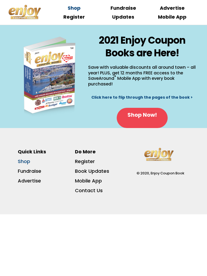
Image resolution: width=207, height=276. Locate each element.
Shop (74, 8)
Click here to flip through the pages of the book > (142, 97)
